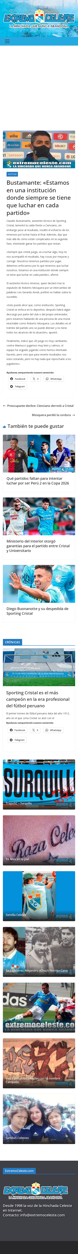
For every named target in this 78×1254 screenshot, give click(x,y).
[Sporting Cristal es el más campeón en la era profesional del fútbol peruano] (39, 667)
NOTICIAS (12, 174)
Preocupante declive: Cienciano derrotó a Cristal (40, 406)
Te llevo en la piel (17, 859)
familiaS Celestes (17, 1138)
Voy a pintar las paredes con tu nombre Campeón (33, 1080)
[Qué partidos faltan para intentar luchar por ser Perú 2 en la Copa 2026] (39, 437)
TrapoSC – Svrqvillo (19, 803)
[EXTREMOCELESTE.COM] (35, 1180)
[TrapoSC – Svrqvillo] (39, 785)
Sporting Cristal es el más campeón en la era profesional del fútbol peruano (37, 699)
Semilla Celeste (16, 915)
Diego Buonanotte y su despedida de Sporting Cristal (37, 611)
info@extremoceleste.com (42, 1215)
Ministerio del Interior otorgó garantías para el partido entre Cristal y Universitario (38, 546)
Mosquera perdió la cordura (51, 415)
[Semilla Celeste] (39, 896)
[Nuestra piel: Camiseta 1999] (39, 1008)
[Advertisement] (39, 86)
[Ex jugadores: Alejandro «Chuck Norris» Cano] (39, 952)
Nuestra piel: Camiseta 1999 (25, 1026)
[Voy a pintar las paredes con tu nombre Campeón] (39, 1063)
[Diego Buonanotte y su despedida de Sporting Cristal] (39, 567)
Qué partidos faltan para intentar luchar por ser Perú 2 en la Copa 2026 (38, 481)
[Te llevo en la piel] (39, 840)
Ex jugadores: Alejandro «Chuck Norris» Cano (37, 971)
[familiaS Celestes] (39, 1119)
